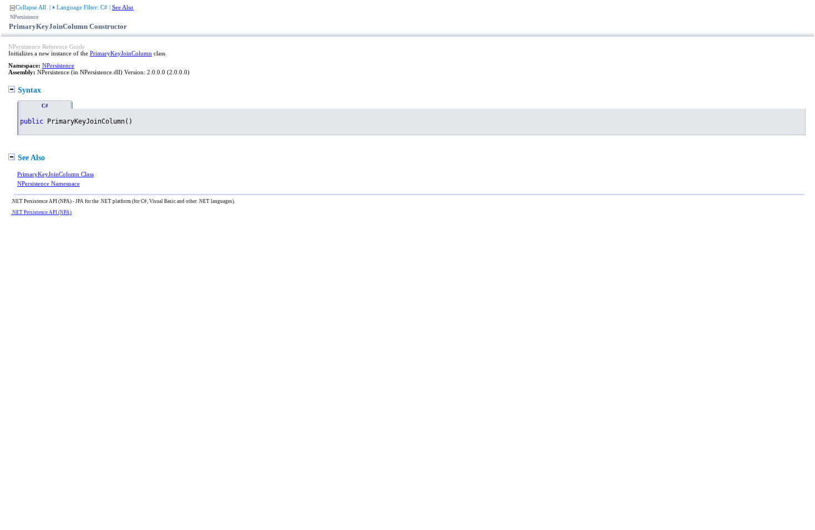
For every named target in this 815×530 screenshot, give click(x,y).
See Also (123, 7)
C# (45, 106)
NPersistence (58, 65)
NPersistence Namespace (48, 183)
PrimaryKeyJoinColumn (121, 53)
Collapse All (31, 7)
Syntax (29, 89)
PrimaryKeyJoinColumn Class (55, 174)
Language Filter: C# (82, 7)
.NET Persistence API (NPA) (41, 212)
